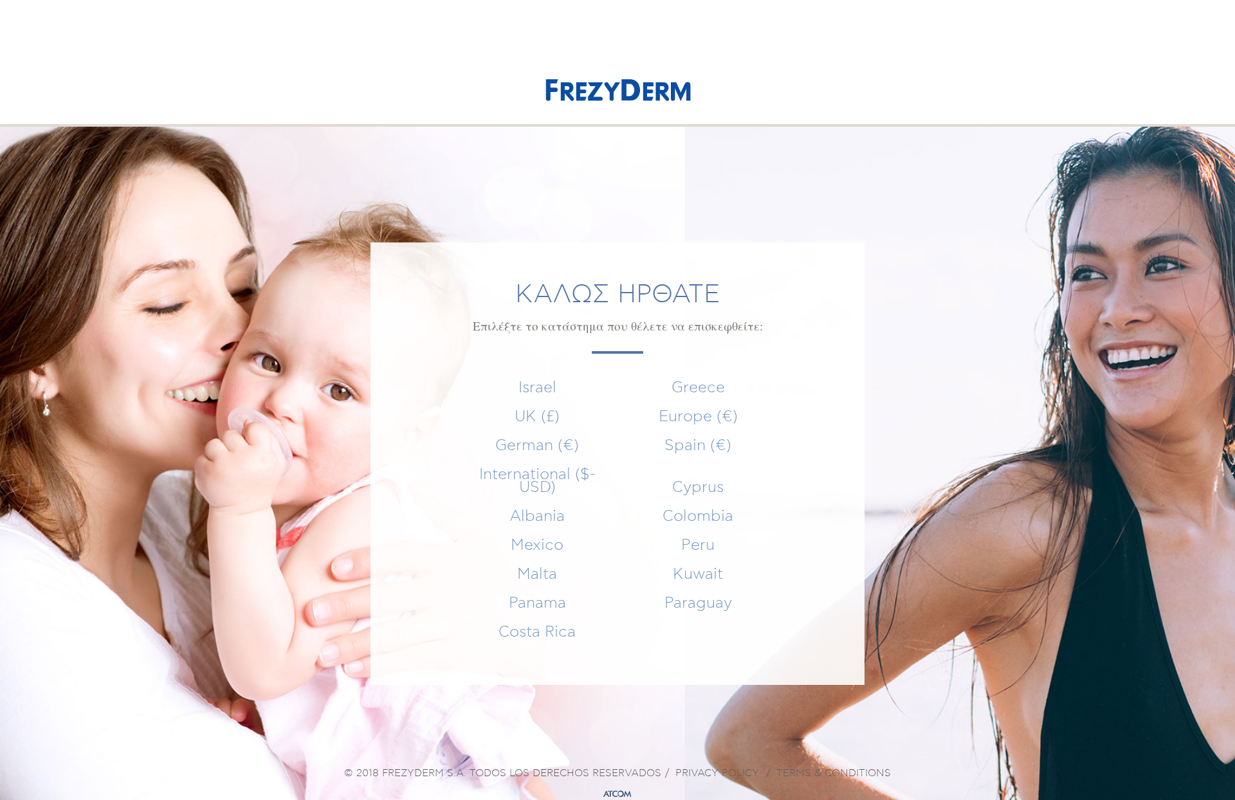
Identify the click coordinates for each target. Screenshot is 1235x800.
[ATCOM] (617, 794)
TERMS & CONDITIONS (833, 773)
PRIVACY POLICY (717, 773)
